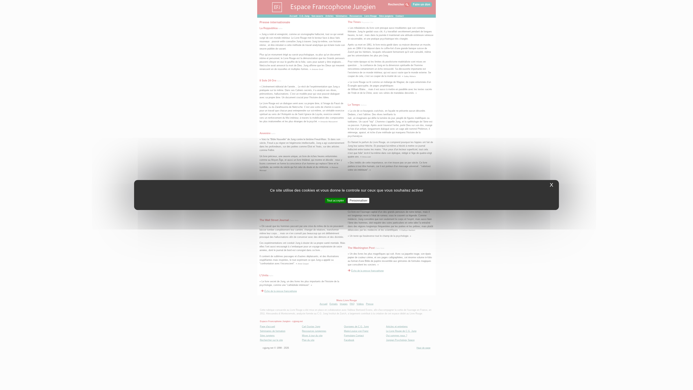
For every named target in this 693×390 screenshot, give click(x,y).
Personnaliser (358, 200)
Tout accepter (335, 200)
